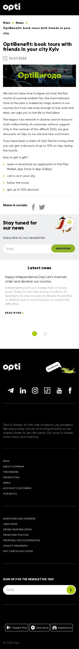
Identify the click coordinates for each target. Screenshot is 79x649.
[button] (34, 333)
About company (14, 466)
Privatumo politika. (16, 535)
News (6, 482)
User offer (10, 524)
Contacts (10, 493)
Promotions (11, 477)
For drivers (10, 472)
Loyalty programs (15, 545)
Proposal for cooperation (21, 540)
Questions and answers (19, 518)
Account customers (17, 488)
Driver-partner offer (17, 529)
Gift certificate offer (18, 551)
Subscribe (63, 248)
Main (6, 461)
